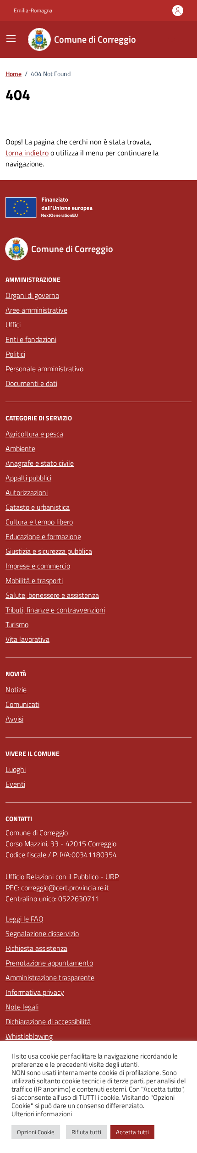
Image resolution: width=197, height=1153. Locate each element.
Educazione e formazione (43, 536)
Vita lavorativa (27, 639)
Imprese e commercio (37, 565)
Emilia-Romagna (33, 10)
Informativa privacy (34, 992)
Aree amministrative (36, 309)
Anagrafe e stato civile (39, 463)
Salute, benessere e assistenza (52, 595)
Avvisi (14, 718)
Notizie (16, 689)
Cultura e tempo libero (39, 521)
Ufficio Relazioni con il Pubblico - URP (62, 876)
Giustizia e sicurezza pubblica (48, 551)
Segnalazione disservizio (42, 933)
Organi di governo (32, 295)
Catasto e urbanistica (37, 507)
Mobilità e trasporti (34, 580)
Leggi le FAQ (24, 918)
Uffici (13, 324)
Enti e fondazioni (30, 339)
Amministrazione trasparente (49, 977)
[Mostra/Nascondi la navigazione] (10, 38)
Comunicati (22, 704)
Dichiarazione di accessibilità (48, 1021)
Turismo (16, 624)
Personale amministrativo (44, 368)
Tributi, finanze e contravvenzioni (55, 609)
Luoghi (15, 769)
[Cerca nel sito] (172, 39)
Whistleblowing (29, 1036)
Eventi (15, 783)
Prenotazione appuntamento (49, 962)
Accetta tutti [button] (132, 1131)
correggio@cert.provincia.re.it (65, 887)
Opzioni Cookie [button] (36, 1131)
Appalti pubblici (28, 477)
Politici (15, 353)
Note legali (21, 1006)
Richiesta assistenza (36, 948)
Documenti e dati (31, 383)
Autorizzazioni (26, 492)
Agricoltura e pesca (34, 433)
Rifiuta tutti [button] (86, 1131)
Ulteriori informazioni (41, 1114)
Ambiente (20, 448)
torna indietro (27, 152)
